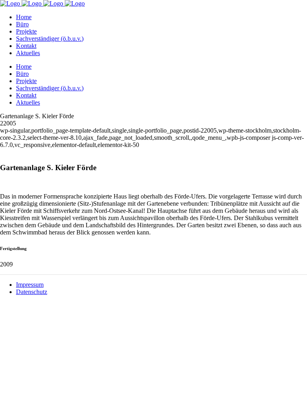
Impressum (30, 284)
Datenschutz (31, 291)
